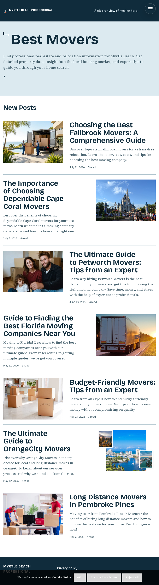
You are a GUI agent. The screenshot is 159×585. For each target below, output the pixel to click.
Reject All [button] (132, 577)
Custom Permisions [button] (104, 577)
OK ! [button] (79, 577)
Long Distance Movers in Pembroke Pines (108, 501)
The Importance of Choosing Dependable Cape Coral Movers (33, 195)
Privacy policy (67, 568)
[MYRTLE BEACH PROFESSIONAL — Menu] (150, 8)
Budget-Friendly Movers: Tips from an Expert (112, 386)
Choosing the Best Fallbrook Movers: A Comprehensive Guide (108, 133)
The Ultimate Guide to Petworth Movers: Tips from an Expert (105, 262)
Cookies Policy (61, 577)
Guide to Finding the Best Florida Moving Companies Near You (39, 326)
